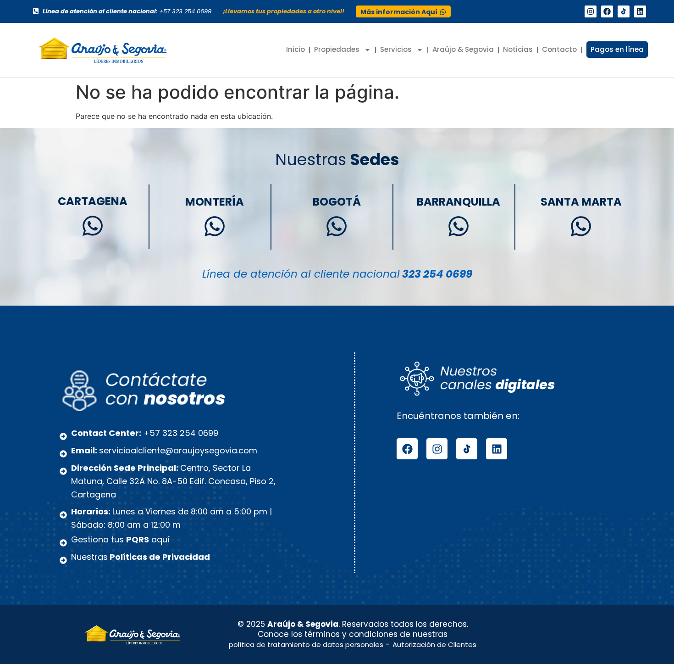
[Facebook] (607, 11)
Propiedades (336, 49)
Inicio (295, 49)
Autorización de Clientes (434, 644)
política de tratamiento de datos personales (306, 644)
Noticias (518, 49)
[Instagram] (591, 11)
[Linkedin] (640, 11)
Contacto (559, 49)
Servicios (396, 49)
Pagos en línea (617, 49)
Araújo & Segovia (463, 49)
